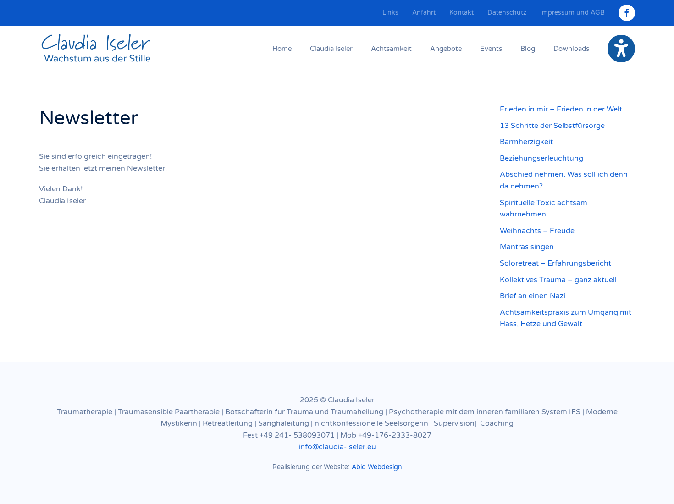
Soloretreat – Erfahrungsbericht (555, 263)
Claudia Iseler (331, 48)
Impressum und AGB (572, 13)
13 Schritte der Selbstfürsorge (552, 125)
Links (390, 13)
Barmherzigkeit (526, 141)
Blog (527, 48)
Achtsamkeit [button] (391, 48)
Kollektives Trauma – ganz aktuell (558, 279)
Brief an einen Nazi (532, 295)
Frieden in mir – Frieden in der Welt (561, 109)
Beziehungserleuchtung (541, 158)
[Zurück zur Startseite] (96, 49)
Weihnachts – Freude (537, 230)
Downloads (571, 48)
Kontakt (461, 13)
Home (282, 48)
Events (491, 48)
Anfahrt (424, 13)
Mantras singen (527, 246)
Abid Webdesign (377, 467)
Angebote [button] (446, 48)
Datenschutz (506, 13)
